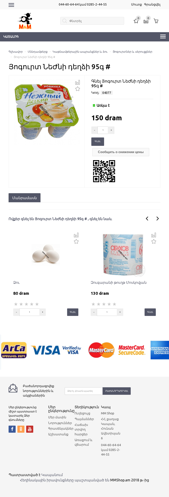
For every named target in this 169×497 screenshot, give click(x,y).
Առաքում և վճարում (83, 442)
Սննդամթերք (38, 51)
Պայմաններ (84, 419)
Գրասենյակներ (60, 428)
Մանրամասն (24, 198)
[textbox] (92, 21)
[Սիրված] (77, 88)
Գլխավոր (16, 51)
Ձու (16, 282)
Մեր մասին (57, 417)
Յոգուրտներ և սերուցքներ (132, 51)
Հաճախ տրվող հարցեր (81, 429)
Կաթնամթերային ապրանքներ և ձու (80, 51)
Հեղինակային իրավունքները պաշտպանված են (64, 480)
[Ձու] (45, 255)
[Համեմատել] (77, 82)
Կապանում (52, 475)
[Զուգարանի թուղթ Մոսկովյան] (123, 255)
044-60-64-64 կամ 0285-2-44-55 (83, 4)
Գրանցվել (152, 4)
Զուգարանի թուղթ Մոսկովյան (119, 282)
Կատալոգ (11, 36)
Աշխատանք (58, 434)
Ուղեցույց (82, 413)
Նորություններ (60, 423)
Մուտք (136, 4)
